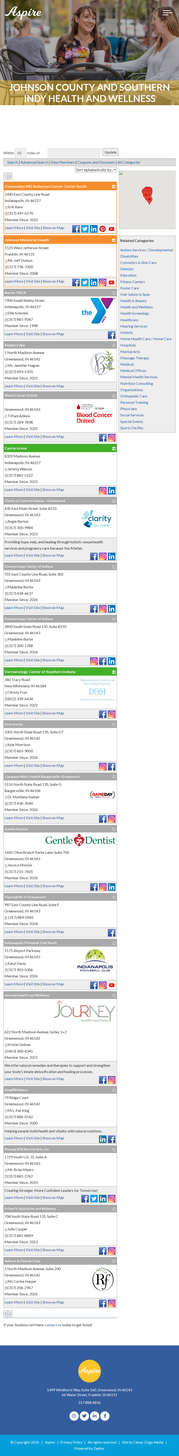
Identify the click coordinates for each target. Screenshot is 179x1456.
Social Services (132, 415)
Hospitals (128, 345)
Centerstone (16, 448)
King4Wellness (16, 1090)
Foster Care (129, 288)
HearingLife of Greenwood (25, 897)
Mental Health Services (139, 377)
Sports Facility (131, 427)
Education (128, 275)
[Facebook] (105, 1416)
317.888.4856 (89, 1402)
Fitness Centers (132, 281)
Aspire (50, 1442)
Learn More (14, 227)
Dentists (127, 269)
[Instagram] (74, 1416)
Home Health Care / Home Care (146, 338)
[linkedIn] (94, 1416)
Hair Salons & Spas (135, 294)
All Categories (128, 162)
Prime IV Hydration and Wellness (30, 1209)
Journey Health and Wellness (27, 995)
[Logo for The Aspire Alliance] (23, 13)
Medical (127, 364)
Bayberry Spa (15, 345)
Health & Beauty (133, 300)
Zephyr (99, 1448)
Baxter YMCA (15, 293)
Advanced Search (34, 162)
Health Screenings (134, 313)
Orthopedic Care (133, 396)
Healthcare (129, 319)
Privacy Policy (71, 1442)
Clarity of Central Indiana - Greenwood (35, 501)
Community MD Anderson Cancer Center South (46, 186)
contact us (53, 1325)
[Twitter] (84, 1416)
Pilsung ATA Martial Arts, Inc (27, 1149)
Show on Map (53, 227)
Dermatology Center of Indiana (29, 566)
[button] (149, 200)
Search (12, 162)
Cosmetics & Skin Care (138, 262)
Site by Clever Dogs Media (142, 1442)
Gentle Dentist (16, 829)
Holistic (126, 332)
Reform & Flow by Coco (23, 1261)
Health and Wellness (136, 307)
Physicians (128, 408)
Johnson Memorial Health (27, 240)
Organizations (131, 389)
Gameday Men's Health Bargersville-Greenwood (42, 776)
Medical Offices (133, 370)
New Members (63, 162)
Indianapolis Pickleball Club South (31, 943)
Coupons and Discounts (96, 162)
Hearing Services (133, 326)
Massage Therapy (134, 358)
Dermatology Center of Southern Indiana (40, 671)
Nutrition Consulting (136, 383)
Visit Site (33, 227)
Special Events (131, 421)
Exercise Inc (14, 724)
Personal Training (134, 402)
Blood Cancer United (21, 395)
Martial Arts (130, 351)
